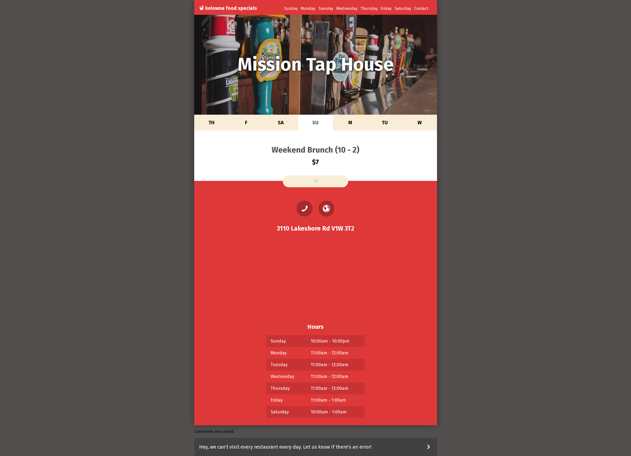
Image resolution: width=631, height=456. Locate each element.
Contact (421, 8)
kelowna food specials (230, 8)
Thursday (369, 8)
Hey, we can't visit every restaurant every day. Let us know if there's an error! (285, 447)
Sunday (291, 8)
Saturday (403, 8)
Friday (386, 8)
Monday (308, 8)
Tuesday (325, 8)
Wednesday (346, 8)
